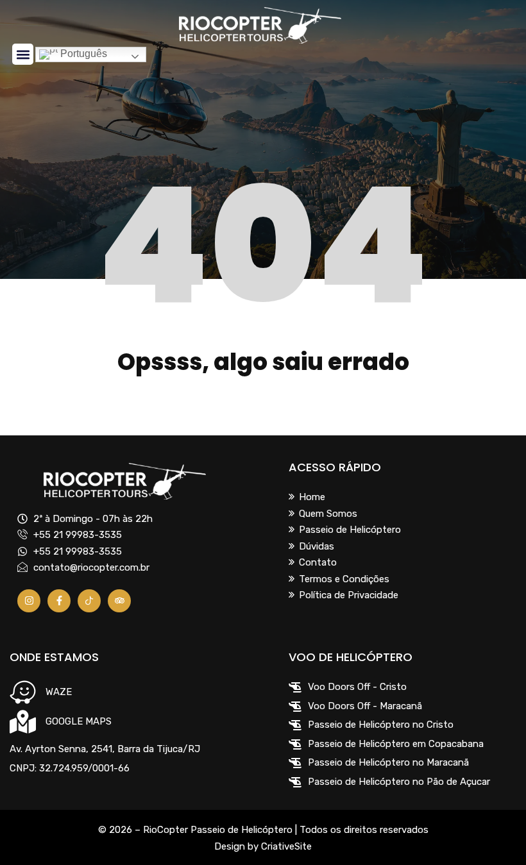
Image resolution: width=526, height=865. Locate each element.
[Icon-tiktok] (89, 600)
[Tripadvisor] (119, 600)
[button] (22, 54)
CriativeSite (286, 846)
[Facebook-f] (59, 600)
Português (82, 53)
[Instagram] (28, 600)
